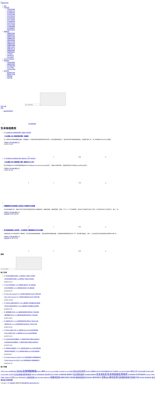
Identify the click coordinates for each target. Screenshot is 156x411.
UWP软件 (10, 54)
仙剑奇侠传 (26, 374)
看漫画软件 (89, 377)
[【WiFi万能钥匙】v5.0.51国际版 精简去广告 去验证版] (20, 285)
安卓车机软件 (141, 374)
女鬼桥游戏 (62, 374)
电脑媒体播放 (11, 40)
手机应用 (28, 132)
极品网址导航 (11, 72)
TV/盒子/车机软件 (9, 59)
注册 (5, 106)
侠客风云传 (34, 374)
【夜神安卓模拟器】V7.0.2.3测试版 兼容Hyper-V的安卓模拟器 (21, 351)
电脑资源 (6, 31)
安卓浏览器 (101, 374)
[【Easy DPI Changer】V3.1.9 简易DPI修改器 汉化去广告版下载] (22, 294)
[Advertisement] (52, 193)
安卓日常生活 (11, 23)
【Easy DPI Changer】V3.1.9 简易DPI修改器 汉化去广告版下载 (21, 297)
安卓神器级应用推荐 (117, 374)
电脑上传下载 (11, 42)
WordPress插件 (4, 374)
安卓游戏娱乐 (11, 28)
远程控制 (142, 377)
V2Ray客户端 (122, 371)
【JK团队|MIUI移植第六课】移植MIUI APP (19, 162)
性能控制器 (148, 374)
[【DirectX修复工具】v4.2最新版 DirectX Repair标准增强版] (21, 330)
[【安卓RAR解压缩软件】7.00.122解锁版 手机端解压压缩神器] (22, 303)
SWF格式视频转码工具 (106, 371)
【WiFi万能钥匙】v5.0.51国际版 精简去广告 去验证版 (19, 288)
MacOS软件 (10, 57)
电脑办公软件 (11, 47)
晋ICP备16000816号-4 (33, 383)
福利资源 (9, 76)
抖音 (13, 377)
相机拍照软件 (81, 377)
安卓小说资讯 (11, 19)
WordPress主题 (150, 371)
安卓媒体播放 (11, 21)
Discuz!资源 (10, 67)
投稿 (2, 108)
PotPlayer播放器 (91, 371)
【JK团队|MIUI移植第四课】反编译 (16, 136)
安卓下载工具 (11, 16)
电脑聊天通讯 (11, 43)
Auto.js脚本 (41, 371)
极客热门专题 (11, 74)
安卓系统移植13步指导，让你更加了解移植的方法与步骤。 (24, 230)
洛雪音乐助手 (22, 377)
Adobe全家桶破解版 (26, 371)
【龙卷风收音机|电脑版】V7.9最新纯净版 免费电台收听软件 (21, 342)
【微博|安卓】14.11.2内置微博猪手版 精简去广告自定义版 (20, 324)
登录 (2, 106)
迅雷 (137, 377)
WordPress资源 (11, 69)
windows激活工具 (131, 371)
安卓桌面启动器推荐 (90, 374)
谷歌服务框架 (124, 377)
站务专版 (9, 78)
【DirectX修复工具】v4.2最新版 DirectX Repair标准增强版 (20, 333)
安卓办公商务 (11, 24)
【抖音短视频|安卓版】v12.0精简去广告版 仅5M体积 (19, 279)
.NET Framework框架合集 (8, 371)
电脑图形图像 (11, 45)
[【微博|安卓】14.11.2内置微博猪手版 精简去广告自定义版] (21, 321)
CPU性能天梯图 (61, 371)
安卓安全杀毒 (11, 14)
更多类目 (6, 71)
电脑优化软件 (47, 377)
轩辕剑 (133, 377)
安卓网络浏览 (11, 12)
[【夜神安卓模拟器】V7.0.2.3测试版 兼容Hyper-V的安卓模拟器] (22, 348)
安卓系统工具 (11, 11)
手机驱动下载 (8, 377)
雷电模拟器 (148, 377)
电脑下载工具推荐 (39, 377)
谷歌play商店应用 (109, 377)
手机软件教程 (11, 9)
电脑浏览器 (55, 377)
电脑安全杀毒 (11, 36)
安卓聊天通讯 (11, 18)
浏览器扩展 (10, 55)
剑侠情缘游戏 (40, 374)
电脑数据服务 (11, 50)
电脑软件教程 (11, 33)
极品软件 (13, 383)
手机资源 (6, 7)
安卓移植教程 (132, 374)
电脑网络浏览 (11, 38)
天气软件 (56, 374)
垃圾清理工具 (49, 374)
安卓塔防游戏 (78, 374)
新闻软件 (16, 377)
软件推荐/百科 (11, 66)
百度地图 (72, 377)
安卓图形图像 (11, 26)
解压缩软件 (97, 377)
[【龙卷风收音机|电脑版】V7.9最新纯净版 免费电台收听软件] (22, 339)
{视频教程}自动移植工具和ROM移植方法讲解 (19, 206)
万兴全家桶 (18, 374)
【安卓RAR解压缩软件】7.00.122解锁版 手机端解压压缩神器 (21, 306)
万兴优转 (11, 374)
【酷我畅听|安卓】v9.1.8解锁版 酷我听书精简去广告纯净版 (21, 315)
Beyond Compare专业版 (52, 371)
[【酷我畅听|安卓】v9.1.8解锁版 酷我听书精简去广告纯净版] (21, 312)
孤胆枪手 (70, 374)
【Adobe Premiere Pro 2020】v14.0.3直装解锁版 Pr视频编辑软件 (22, 360)
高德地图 (9, 380)
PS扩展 (98, 371)
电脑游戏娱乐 (11, 52)
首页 (5, 6)
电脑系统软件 (11, 35)
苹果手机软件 (11, 30)
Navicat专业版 (68, 371)
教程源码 (6, 60)
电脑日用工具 (11, 48)
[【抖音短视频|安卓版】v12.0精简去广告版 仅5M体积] (19, 276)
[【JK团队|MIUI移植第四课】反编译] (15, 132)
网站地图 (24, 383)
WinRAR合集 (141, 371)
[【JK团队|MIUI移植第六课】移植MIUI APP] (17, 158)
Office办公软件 (79, 371)
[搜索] (53, 99)
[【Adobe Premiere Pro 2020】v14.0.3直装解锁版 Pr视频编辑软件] (22, 357)
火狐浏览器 (30, 377)
